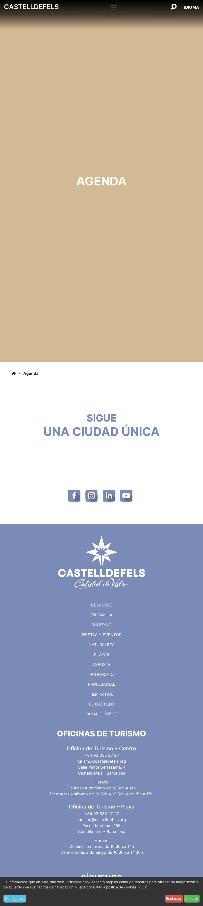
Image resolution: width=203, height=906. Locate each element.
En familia (101, 614)
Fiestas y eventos (101, 634)
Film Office (102, 694)
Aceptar (191, 898)
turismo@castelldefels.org (101, 761)
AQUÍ (142, 887)
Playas (101, 654)
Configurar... (15, 898)
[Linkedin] (109, 496)
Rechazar (173, 898)
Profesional (101, 684)
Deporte (101, 664)
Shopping (101, 624)
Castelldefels (31, 7)
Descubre (101, 605)
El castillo (101, 704)
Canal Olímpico (102, 713)
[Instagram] (92, 496)
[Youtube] (127, 496)
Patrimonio (102, 674)
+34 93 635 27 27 (101, 755)
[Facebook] (75, 496)
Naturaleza (102, 644)
